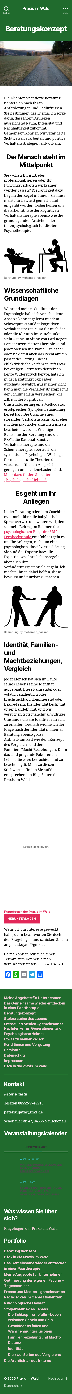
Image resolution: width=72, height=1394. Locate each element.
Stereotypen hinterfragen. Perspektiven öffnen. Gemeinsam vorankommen (41, 1191)
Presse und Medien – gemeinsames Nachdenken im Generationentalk (33, 1026)
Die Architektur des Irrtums (27, 1360)
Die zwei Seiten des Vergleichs (34, 1354)
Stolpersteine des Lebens (25, 1018)
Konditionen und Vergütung (27, 1044)
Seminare (12, 1050)
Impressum (13, 1061)
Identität (15, 1349)
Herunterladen (22, 918)
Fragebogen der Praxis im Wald (27, 911)
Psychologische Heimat (24, 1034)
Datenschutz (15, 1055)
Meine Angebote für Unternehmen (32, 998)
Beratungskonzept (19, 1013)
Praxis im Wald (36, 8)
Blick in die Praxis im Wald (25, 1066)
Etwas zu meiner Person (24, 1039)
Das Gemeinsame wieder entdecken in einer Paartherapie (34, 1005)
